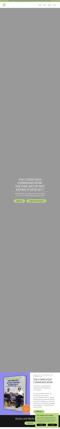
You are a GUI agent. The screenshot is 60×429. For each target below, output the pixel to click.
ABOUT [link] (50, 5)
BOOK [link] (44, 5)
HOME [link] (39, 5)
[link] (4, 4)
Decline (41, 424)
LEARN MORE (30, 423)
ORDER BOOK (19, 201)
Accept (52, 424)
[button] (55, 5)
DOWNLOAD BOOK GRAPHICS (36, 201)
